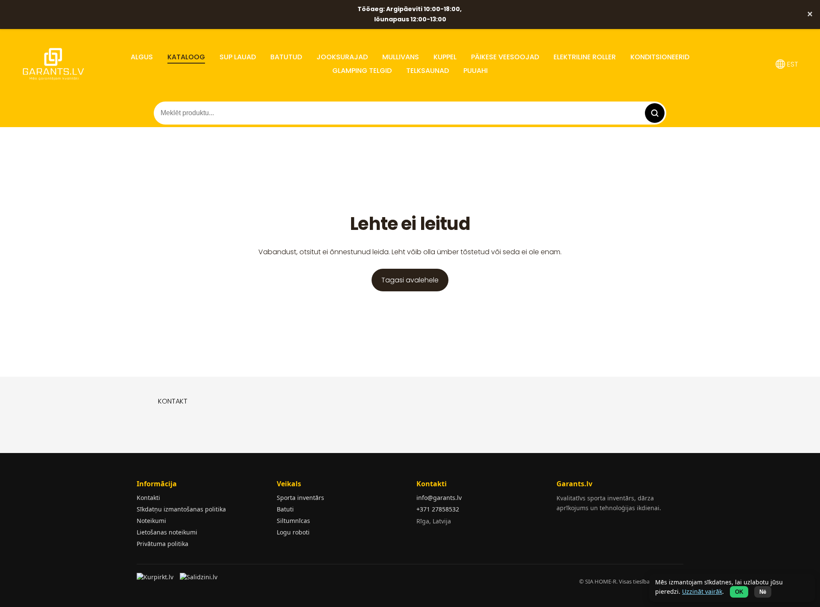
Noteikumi (151, 521)
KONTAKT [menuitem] (172, 401)
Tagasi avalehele (410, 280)
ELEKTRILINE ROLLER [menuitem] (585, 57)
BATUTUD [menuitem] (286, 57)
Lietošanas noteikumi (167, 532)
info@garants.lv (439, 498)
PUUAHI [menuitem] (475, 71)
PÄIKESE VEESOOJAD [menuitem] (505, 57)
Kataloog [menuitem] (186, 57)
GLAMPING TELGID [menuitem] (362, 71)
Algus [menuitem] (142, 57)
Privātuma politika (162, 544)
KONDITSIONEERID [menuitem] (659, 57)
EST (791, 64)
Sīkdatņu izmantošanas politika (181, 509)
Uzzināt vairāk (702, 591)
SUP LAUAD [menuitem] (238, 57)
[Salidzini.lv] (199, 580)
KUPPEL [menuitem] (445, 57)
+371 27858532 (437, 509)
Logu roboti (293, 532)
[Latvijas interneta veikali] (156, 580)
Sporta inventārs (300, 498)
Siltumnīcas (293, 521)
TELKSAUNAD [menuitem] (427, 71)
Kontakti (148, 498)
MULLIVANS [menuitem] (400, 57)
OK (739, 592)
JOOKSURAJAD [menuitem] (342, 57)
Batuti (285, 509)
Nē (762, 592)
